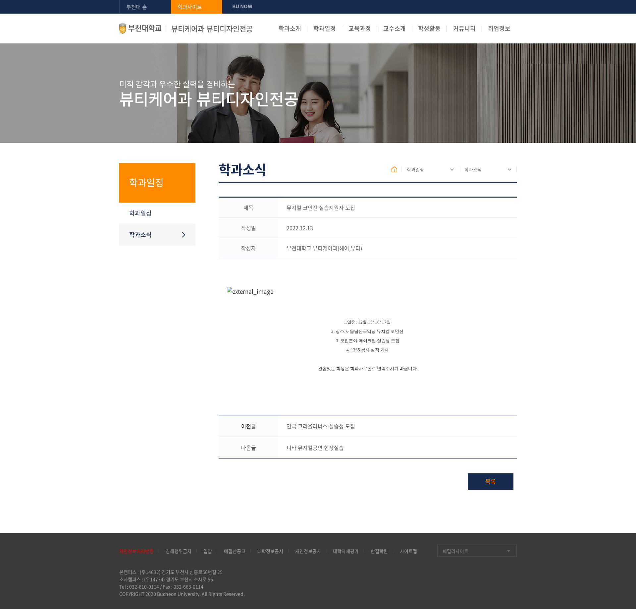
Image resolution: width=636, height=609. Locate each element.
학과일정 (324, 28)
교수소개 (394, 28)
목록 (490, 481)
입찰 (207, 551)
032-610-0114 (144, 586)
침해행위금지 (178, 551)
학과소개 (290, 28)
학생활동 (429, 28)
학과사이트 (190, 7)
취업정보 (499, 28)
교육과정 (359, 28)
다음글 (248, 448)
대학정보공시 (270, 551)
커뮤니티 (464, 28)
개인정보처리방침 (136, 551)
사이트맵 (408, 551)
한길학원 (379, 551)
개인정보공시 (308, 551)
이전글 (248, 426)
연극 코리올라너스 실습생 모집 (321, 426)
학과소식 (473, 169)
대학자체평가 (346, 551)
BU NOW (242, 6)
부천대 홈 (136, 7)
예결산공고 (234, 551)
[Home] (396, 169)
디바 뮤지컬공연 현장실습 (315, 448)
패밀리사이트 (455, 551)
